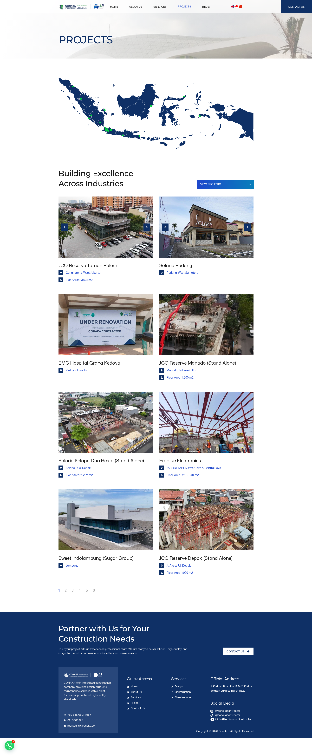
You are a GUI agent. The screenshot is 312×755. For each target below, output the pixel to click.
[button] (9, 745)
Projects (184, 6)
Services (160, 6)
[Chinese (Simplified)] (240, 6)
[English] (232, 6)
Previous (64, 227)
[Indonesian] (236, 6)
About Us (135, 6)
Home (114, 6)
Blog (206, 6)
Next (146, 227)
